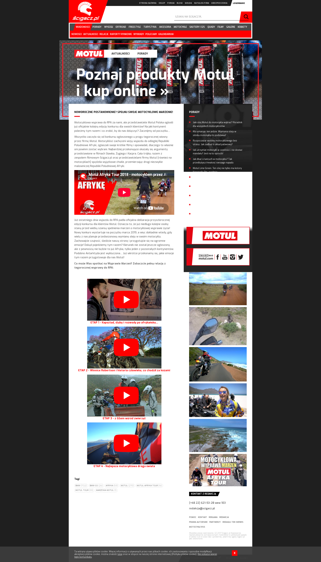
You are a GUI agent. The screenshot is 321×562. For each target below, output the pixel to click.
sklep (162, 3)
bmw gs (96, 485)
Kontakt (202, 517)
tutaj (120, 554)
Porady (142, 53)
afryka (112, 485)
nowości (77, 34)
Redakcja (224, 517)
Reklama (213, 517)
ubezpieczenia (219, 3)
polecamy (151, 34)
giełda (188, 3)
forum (170, 3)
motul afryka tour (149, 485)
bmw (81, 485)
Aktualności (120, 53)
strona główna (147, 3)
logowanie (239, 3)
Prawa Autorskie (198, 522)
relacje (104, 34)
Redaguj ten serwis (233, 522)
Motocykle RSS (197, 527)
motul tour (84, 490)
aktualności (90, 34)
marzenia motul (106, 490)
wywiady (138, 34)
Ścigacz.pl (84, 11)
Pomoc (192, 517)
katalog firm (201, 3)
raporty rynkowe (121, 34)
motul (127, 485)
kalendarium (166, 34)
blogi (180, 3)
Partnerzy (215, 522)
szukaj (246, 17)
